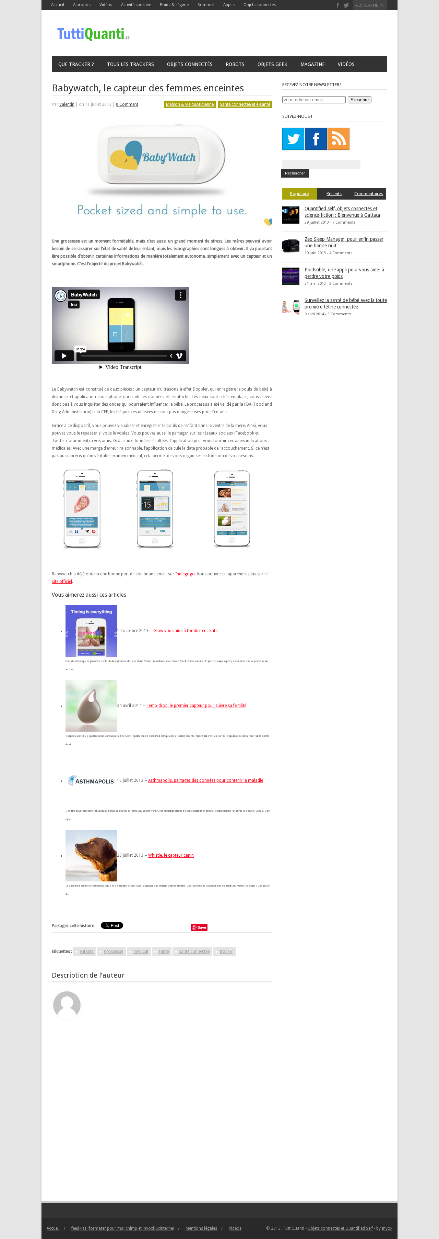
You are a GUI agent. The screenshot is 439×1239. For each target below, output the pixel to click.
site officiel (62, 581)
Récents (334, 193)
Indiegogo (185, 574)
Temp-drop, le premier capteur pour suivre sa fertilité (196, 705)
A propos (82, 4)
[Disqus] (162, 1106)
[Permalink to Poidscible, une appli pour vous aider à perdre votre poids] (290, 275)
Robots (235, 64)
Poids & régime (174, 4)
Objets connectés (260, 4)
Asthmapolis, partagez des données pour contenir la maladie (205, 780)
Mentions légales (201, 1228)
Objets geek (272, 64)
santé (163, 951)
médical (140, 951)
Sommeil (206, 4)
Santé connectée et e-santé (245, 104)
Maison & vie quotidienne (190, 104)
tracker (226, 951)
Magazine (312, 64)
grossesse (113, 951)
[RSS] (338, 139)
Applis (229, 4)
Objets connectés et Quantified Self (340, 1228)
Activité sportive (136, 4)
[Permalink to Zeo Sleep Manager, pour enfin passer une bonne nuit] (290, 245)
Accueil (57, 4)
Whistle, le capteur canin (171, 855)
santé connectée (194, 951)
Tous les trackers (130, 64)
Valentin (66, 104)
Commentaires (368, 193)
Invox (387, 1228)
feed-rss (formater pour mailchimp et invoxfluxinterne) (122, 1228)
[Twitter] (346, 5)
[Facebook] (338, 5)
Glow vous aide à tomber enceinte (185, 631)
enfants (87, 951)
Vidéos (346, 64)
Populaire (299, 193)
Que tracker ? (76, 64)
